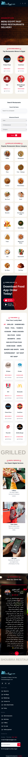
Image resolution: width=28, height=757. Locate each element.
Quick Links (4, 687)
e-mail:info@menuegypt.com (8, 739)
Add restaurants (8, 716)
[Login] (22, 3)
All (5, 324)
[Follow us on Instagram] (5, 683)
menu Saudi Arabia (8, 705)
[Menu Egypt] (8, 3)
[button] (11, 653)
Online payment (8, 729)
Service (3, 712)
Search (13, 135)
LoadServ (20, 756)
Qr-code (6, 726)
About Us (6, 691)
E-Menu (6, 722)
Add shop (6, 719)
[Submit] (19, 744)
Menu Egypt (14, 749)
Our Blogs (6, 694)
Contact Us (7, 701)
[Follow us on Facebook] (2, 683)
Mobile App (6, 698)
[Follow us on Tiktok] (9, 683)
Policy (5, 708)
